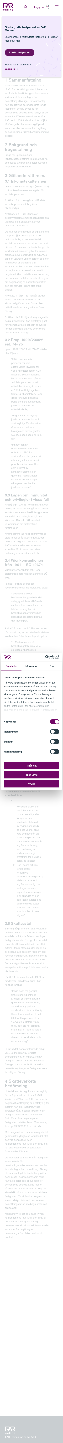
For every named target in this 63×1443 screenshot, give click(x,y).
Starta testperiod (19, 52)
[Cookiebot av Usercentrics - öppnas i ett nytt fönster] (45, 657)
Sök (26, 7)
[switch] (54, 731)
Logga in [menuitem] (39, 7)
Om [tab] (52, 666)
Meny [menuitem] (56, 7)
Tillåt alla (31, 765)
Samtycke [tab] (11, 666)
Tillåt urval (31, 774)
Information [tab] (31, 666)
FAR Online (8, 7)
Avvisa (31, 783)
